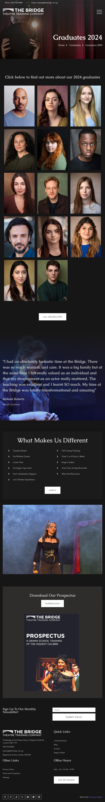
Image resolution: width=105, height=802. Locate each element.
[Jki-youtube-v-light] (27, 797)
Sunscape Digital (95, 797)
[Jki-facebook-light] (5, 797)
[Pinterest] (39, 797)
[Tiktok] (16, 797)
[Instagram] (10, 797)
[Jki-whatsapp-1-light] (33, 797)
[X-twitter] (22, 797)
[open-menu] (99, 11)
